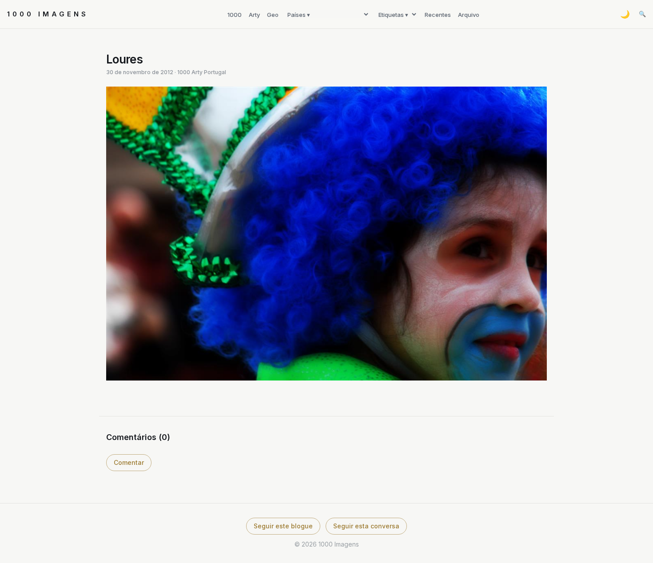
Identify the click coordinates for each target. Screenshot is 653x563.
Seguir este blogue (283, 526)
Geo (273, 14)
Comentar (129, 462)
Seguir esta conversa (366, 526)
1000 (234, 14)
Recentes (438, 14)
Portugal (215, 72)
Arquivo (468, 14)
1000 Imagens (47, 14)
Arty (254, 14)
